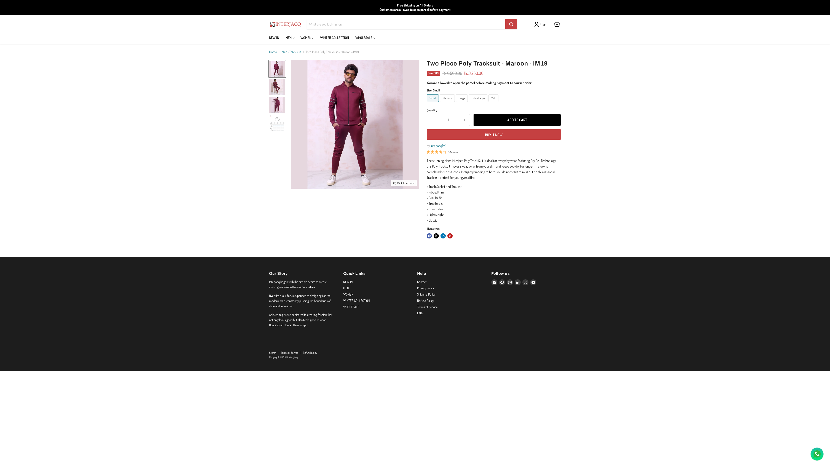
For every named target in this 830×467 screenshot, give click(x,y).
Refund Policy (425, 301)
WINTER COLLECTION (334, 37)
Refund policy (310, 352)
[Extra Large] (478, 103)
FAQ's (420, 313)
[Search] (511, 24)
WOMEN (306, 37)
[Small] (433, 103)
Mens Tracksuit (291, 52)
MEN (289, 37)
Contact (421, 282)
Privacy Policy (425, 288)
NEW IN (274, 37)
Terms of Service (427, 307)
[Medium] (448, 103)
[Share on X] (436, 235)
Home (273, 52)
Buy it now (494, 135)
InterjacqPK (438, 146)
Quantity (432, 110)
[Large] (462, 103)
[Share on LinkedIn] (443, 235)
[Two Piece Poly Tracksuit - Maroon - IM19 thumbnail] (277, 68)
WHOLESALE (364, 37)
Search (272, 352)
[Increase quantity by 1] (464, 120)
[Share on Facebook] (429, 235)
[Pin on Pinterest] (450, 235)
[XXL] (494, 103)
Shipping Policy (426, 294)
